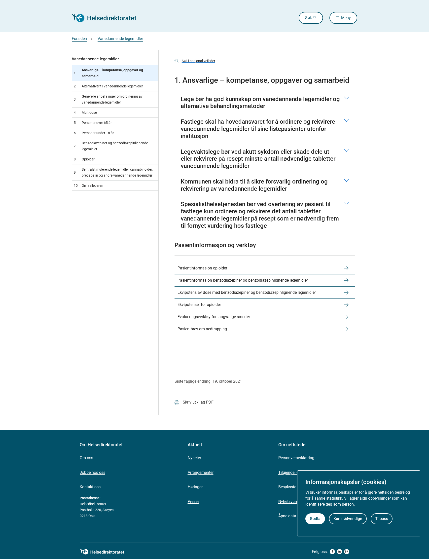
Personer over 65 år (93, 123)
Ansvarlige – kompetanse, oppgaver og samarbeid (108, 73)
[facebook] (332, 551)
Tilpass (381, 519)
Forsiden (79, 38)
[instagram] (346, 551)
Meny (346, 17)
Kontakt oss (90, 486)
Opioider (84, 159)
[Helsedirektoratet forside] (107, 18)
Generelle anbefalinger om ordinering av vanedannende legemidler (108, 99)
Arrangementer (201, 472)
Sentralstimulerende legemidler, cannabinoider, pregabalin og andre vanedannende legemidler (113, 172)
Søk (308, 17)
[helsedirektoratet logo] (105, 552)
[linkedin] (339, 551)
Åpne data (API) (292, 516)
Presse (193, 501)
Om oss (86, 457)
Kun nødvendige (347, 519)
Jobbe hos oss (92, 472)
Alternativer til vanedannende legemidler (108, 86)
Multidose (85, 112)
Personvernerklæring (296, 457)
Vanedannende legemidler (120, 38)
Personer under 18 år (94, 133)
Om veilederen (88, 185)
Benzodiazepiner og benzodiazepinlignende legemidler (111, 146)
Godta (315, 519)
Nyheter (194, 457)
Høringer (195, 486)
